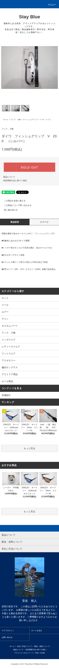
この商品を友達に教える (15, 201)
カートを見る (36, 631)
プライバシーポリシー (22, 653)
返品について (9, 177)
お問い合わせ (7, 637)
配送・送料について (41, 646)
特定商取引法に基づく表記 (15, 180)
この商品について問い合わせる (17, 205)
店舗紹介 (6, 395)
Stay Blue (29, 16)
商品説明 (14, 222)
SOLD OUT (29, 167)
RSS (37, 653)
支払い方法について (24, 646)
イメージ (44, 222)
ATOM (42, 653)
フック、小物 (15, 119)
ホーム (5, 119)
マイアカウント (8, 631)
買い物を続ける (11, 210)
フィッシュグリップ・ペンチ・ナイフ (37, 119)
